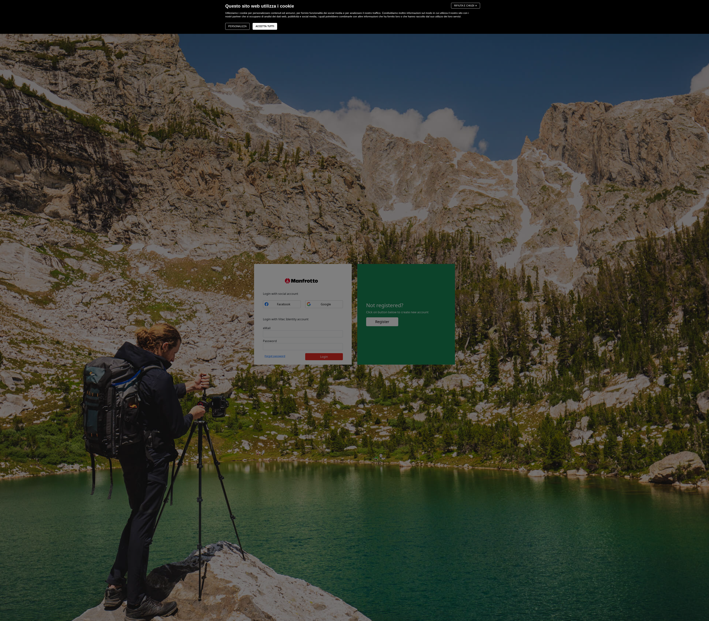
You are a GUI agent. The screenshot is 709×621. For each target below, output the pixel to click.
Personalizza (237, 26)
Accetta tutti (265, 26)
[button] (465, 5)
